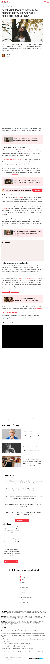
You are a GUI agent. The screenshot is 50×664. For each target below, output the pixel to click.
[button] (45, 2)
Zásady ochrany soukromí (24, 602)
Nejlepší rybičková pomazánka (7, 622)
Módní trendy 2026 (36, 612)
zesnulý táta (12, 419)
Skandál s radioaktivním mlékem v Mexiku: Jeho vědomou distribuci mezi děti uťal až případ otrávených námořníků (22, 631)
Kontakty (24, 590)
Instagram (24, 577)
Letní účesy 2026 (4, 618)
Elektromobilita (19, 618)
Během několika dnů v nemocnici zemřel (11, 159)
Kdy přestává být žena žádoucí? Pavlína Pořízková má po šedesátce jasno (16, 646)
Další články (20, 520)
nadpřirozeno (4, 417)
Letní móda (42, 612)
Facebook (24, 574)
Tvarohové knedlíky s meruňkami (32, 623)
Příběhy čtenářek (21, 417)
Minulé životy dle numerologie (23, 616)
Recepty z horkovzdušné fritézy (7, 624)
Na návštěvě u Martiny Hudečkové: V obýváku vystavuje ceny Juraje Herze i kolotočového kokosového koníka (23, 639)
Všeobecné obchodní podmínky (24, 597)
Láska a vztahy (5, 419)
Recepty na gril (10, 613)
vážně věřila (15, 174)
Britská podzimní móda (11, 617)
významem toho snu (27, 265)
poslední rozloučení (12, 417)
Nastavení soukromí (24, 604)
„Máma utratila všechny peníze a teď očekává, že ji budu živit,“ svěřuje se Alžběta (17, 648)
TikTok (23, 579)
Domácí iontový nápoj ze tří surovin (24, 621)
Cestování (3, 612)
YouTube (24, 582)
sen (35, 417)
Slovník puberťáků (19, 611)
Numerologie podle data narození (13, 612)
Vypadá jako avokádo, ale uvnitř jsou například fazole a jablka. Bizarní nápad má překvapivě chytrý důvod (22, 651)
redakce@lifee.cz (38, 308)
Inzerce (24, 592)
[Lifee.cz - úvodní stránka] (5, 2)
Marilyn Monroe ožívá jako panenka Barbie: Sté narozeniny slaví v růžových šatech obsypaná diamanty (22, 638)
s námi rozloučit (19, 197)
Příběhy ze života (30, 417)
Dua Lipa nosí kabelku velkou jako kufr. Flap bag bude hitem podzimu (15, 643)
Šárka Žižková (9, 55)
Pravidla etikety (11, 611)
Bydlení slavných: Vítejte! (26, 612)
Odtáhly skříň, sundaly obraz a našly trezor (28, 278)
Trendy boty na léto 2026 (22, 617)
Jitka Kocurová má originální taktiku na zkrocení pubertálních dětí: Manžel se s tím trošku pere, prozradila (22, 633)
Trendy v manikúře (12, 616)
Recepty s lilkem (37, 622)
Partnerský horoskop (27, 611)
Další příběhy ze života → (10, 292)
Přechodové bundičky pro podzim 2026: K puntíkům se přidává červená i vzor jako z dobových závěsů (21, 629)
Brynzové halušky (4, 623)
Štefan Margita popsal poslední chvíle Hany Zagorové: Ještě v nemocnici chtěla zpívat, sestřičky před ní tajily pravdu (23, 636)
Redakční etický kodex (24, 595)
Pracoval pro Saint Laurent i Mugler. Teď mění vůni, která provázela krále (16, 645)
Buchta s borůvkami (13, 623)
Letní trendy (3, 613)
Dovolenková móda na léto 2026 (34, 617)
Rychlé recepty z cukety (37, 621)
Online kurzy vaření (24, 587)
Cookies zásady (24, 600)
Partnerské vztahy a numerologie (37, 616)
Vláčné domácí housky (19, 622)
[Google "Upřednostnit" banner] (22, 192)
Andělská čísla (42, 611)
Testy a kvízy (35, 611)
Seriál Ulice (3, 617)
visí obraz (26, 218)
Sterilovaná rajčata (12, 621)
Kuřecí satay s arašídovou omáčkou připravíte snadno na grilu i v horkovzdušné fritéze (19, 650)
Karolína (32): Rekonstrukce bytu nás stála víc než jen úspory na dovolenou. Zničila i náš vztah (32, 448)
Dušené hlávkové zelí (28, 622)
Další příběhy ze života (9, 312)
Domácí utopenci (21, 623)
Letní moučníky (12, 618)
